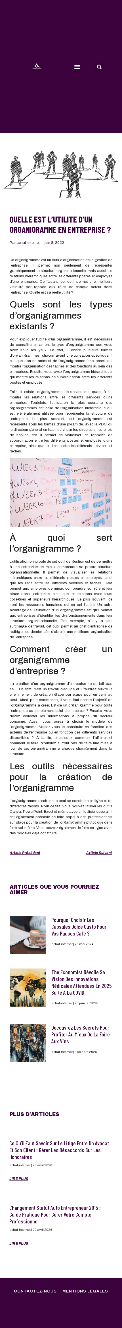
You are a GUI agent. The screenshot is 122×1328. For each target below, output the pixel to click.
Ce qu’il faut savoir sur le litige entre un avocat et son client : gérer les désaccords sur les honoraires (59, 1150)
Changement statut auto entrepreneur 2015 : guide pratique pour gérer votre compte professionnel (55, 1214)
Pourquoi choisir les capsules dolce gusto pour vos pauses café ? (78, 926)
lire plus (18, 1179)
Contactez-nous (35, 1291)
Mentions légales (85, 1291)
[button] (77, 66)
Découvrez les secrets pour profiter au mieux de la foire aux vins (80, 1034)
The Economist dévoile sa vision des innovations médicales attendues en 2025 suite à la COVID (81, 982)
